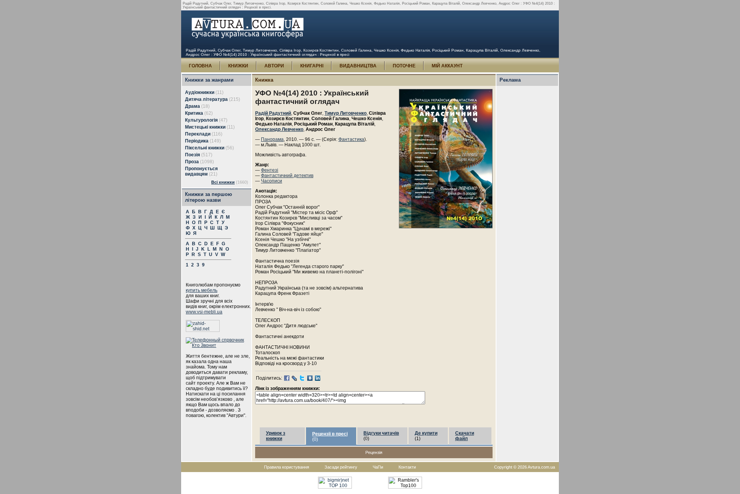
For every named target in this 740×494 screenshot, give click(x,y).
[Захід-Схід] (203, 330)
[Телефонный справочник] (218, 345)
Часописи (271, 181)
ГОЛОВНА (200, 66)
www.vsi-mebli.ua (204, 312)
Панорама (272, 139)
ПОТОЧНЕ (404, 66)
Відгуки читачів (381, 433)
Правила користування (286, 467)
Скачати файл (464, 435)
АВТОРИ (274, 66)
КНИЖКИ (238, 66)
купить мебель (201, 290)
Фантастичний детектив (287, 175)
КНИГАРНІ (311, 66)
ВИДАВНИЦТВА (358, 66)
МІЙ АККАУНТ (447, 66)
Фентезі (269, 170)
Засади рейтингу (341, 467)
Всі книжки (223, 182)
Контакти (407, 467)
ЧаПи (378, 467)
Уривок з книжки (275, 435)
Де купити (426, 433)
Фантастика (351, 139)
